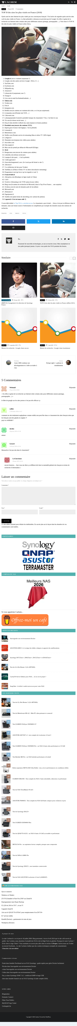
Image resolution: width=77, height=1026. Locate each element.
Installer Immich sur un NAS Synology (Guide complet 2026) (28, 978)
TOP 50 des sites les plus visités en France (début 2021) (57, 303)
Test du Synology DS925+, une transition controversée (30, 866)
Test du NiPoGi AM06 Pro (21, 855)
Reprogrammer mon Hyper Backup (13, 902)
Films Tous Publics (8, 1000)
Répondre (72, 387)
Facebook (12, 946)
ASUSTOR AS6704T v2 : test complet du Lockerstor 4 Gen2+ (32, 735)
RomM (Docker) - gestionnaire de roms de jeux (16, 919)
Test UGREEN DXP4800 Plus (22, 822)
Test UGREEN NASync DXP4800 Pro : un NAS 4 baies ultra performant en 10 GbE (39, 746)
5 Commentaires (19, 9)
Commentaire (5, 485)
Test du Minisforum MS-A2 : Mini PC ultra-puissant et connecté (32, 713)
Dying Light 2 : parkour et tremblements (54, 363)
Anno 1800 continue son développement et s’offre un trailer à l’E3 (25, 364)
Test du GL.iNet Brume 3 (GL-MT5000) (22, 667)
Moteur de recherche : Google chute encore (15, 348)
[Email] (13, 228)
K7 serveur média (7, 916)
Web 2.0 (42, 300)
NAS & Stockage (6, 300)
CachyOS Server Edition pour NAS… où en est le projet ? (28, 676)
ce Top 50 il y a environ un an (23, 203)
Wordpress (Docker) (8, 923)
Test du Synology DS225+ (21, 811)
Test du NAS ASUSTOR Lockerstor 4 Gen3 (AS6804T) (30, 877)
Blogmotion (6, 994)
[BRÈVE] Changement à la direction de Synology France (17, 304)
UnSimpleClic (6, 1006)
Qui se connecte (7, 891)
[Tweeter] (38, 221)
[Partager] (13, 221)
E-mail (41, 508)
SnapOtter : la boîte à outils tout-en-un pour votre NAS (27, 686)
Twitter (71, 943)
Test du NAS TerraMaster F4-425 (23, 790)
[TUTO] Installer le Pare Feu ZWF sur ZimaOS (17, 898)
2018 (11, 213)
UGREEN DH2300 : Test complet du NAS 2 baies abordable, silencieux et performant (39, 779)
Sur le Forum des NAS (13, 886)
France (17, 213)
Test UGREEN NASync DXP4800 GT (24, 724)
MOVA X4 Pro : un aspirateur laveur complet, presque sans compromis (35, 844)
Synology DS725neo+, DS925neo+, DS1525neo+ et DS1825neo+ (30, 657)
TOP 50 (24, 213)
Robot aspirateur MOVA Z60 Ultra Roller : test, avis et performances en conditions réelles (40, 768)
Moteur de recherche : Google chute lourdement (55, 348)
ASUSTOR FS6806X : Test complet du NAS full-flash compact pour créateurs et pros (39, 800)
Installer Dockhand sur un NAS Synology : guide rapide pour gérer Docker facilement (36, 963)
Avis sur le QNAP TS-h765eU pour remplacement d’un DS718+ (22, 912)
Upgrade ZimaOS (7, 909)
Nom (3, 508)
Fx (19, 239)
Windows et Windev (8, 895)
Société (3, 9)
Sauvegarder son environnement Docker (22, 638)
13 (56, 345)
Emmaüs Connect (7, 997)
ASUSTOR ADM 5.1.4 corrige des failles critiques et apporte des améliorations (34, 648)
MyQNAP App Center (9, 1003)
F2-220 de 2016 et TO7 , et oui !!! (12, 905)
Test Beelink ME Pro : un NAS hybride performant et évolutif (32, 757)
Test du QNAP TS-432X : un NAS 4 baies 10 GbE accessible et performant (36, 833)
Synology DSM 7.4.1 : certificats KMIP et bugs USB (27, 975)
